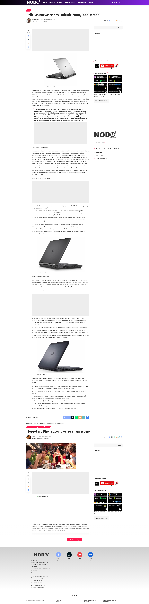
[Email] (117, 20)
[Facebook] (112, 2)
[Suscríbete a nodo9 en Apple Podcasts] (101, 77)
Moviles (41, 426)
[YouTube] (116, 2)
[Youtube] (80, 557)
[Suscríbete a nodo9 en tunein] (115, 88)
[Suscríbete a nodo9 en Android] (115, 80)
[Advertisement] (60, 40)
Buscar (119, 27)
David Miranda (35, 19)
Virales (47, 426)
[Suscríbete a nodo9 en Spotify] (101, 80)
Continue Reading (74, 540)
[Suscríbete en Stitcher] (101, 84)
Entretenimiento (32, 426)
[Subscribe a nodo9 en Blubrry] (115, 84)
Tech (28, 10)
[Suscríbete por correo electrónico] (101, 91)
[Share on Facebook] (109, 20)
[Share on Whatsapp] (114, 20)
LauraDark (34, 436)
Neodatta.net (29, 602)
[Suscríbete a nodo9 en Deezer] (101, 88)
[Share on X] (112, 20)
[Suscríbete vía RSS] (115, 91)
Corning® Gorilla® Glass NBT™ (76, 161)
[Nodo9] (33, 2)
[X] (114, 2)
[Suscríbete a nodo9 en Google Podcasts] (115, 77)
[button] (96, 2)
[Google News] (90, 557)
